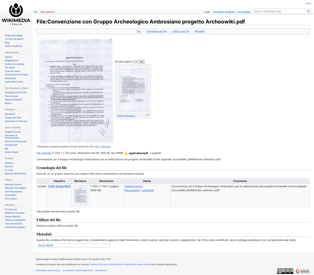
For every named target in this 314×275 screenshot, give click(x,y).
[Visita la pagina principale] (16, 14)
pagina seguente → (127, 115)
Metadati (200, 31)
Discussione (132, 190)
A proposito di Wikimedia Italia (78, 270)
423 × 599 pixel (102, 146)
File (139, 31)
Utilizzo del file (180, 31)
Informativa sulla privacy (48, 270)
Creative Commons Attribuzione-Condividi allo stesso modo (119, 264)
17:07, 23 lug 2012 (59, 186)
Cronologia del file (156, 31)
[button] (135, 153)
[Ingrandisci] (147, 115)
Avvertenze (101, 270)
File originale (44, 152)
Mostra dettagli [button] (46, 245)
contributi (147, 190)
